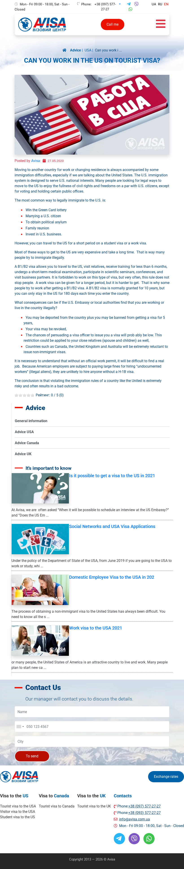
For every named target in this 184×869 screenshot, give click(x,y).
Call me (112, 24)
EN (166, 4)
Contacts (123, 795)
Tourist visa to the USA (18, 806)
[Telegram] (129, 4)
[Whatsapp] (130, 9)
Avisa (35, 161)
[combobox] (20, 726)
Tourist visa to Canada (56, 806)
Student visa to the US (17, 817)
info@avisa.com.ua (134, 819)
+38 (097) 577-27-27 (105, 4)
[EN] (66, 50)
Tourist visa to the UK (94, 806)
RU (160, 4)
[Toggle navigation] (161, 24)
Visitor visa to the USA (17, 811)
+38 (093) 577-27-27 (144, 813)
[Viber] (136, 4)
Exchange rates (166, 776)
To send (32, 756)
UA (154, 4)
